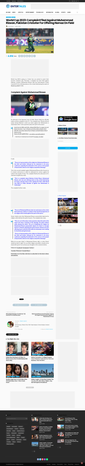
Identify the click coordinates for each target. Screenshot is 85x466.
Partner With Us (20, 1)
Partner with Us (60, 464)
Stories (8, 354)
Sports (63, 12)
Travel (34, 376)
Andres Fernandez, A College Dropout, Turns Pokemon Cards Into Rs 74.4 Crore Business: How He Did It (42, 358)
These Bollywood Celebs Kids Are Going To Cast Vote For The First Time (72, 434)
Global (57, 12)
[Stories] (73, 133)
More (68, 12)
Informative (49, 12)
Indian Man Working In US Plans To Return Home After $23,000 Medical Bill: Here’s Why (16, 358)
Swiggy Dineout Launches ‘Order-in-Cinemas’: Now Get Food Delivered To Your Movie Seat (67, 220)
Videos (17, 376)
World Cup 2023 (15, 85)
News (13, 12)
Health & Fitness (20, 430)
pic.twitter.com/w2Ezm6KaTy (37, 134)
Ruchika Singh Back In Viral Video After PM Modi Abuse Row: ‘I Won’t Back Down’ (16, 380)
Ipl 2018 (8, 435)
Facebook (19, 247)
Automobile (14, 426)
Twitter (31, 247)
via (52, 51)
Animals (8, 426)
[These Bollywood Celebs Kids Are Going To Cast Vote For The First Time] (60, 434)
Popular (22, 437)
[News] (73, 129)
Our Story (8, 1)
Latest (13, 435)
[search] (78, 1)
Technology (39, 12)
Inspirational (20, 433)
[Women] (62, 133)
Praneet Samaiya (11, 26)
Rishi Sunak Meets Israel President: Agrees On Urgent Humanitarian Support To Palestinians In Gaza (43, 315)
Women (19, 441)
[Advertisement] (55, 6)
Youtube (13, 250)
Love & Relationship (11, 437)
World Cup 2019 (10, 444)
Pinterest (19, 250)
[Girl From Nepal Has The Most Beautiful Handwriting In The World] (60, 441)
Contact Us (77, 464)
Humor (8, 433)
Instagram (26, 247)
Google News (26, 250)
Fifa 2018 (9, 430)
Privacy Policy (70, 464)
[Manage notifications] (82, 463)
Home (8, 12)
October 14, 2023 (38, 136)
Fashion (16, 428)
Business (34, 354)
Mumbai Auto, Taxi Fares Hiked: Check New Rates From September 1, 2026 (67, 212)
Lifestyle (20, 12)
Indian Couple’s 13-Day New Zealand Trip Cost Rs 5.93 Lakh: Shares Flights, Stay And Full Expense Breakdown (42, 380)
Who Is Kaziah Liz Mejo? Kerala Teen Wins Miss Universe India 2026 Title (67, 203)
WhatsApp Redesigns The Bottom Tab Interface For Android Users (15, 314)
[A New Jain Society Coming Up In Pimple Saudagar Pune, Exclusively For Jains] (60, 427)
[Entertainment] (62, 129)
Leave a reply (11, 334)
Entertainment (30, 12)
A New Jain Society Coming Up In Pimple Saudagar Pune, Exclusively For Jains (71, 427)
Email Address (60, 141)
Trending (8, 17)
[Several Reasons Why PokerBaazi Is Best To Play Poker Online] (60, 419)
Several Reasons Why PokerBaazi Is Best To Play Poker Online (71, 419)
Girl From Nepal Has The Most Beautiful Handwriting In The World (71, 441)
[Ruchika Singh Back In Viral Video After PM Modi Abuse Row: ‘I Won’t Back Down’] (17, 371)
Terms (65, 464)
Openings (14, 1)
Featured (22, 428)
